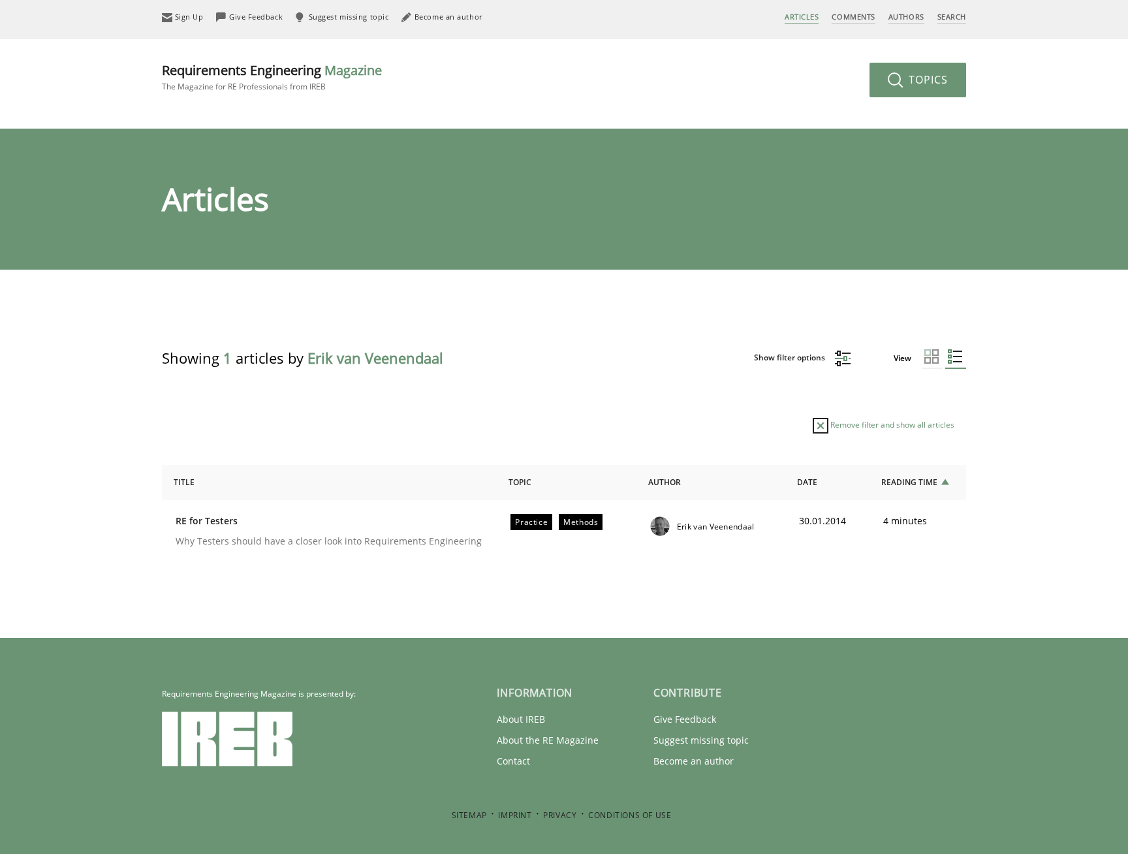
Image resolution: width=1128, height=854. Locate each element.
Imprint (514, 815)
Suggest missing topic (701, 740)
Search (951, 17)
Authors (906, 17)
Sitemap (469, 815)
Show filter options (790, 357)
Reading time (909, 482)
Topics (926, 79)
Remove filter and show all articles (891, 424)
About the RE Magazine (548, 740)
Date (807, 482)
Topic (520, 482)
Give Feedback (684, 719)
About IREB (521, 719)
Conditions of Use (629, 815)
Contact (513, 761)
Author (664, 482)
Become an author (693, 761)
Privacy (559, 815)
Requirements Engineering (272, 76)
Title (184, 482)
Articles (802, 17)
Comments (853, 17)
